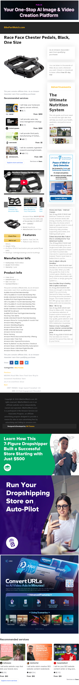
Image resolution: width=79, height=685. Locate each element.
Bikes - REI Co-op (55, 306)
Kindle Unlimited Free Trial (13, 330)
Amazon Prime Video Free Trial (15, 350)
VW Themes (30, 426)
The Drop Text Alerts (11, 316)
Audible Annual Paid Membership (16, 292)
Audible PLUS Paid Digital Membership (18, 299)
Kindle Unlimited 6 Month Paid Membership (20, 318)
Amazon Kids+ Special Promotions (17, 341)
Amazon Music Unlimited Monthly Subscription (21, 346)
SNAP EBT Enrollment (11, 311)
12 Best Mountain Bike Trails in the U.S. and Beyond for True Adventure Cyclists (59, 239)
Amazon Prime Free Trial (13, 327)
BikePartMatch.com (14, 27)
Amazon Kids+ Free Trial (13, 339)
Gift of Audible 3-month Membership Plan (19, 302)
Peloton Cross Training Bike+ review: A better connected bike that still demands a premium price (60, 329)
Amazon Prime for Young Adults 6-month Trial (21, 320)
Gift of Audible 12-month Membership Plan (20, 295)
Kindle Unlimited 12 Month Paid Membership (20, 309)
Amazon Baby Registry (12, 323)
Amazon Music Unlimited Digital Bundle (18, 348)
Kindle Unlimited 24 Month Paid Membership (20, 297)
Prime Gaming (9, 334)
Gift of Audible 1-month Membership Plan (19, 306)
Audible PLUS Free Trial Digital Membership (19, 313)
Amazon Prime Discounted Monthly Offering (20, 336)
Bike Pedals (19, 368)
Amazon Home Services (13, 332)
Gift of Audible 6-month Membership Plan (19, 304)
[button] (39, 33)
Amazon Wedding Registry (14, 325)
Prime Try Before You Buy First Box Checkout (20, 343)
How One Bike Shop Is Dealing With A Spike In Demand (59, 284)
